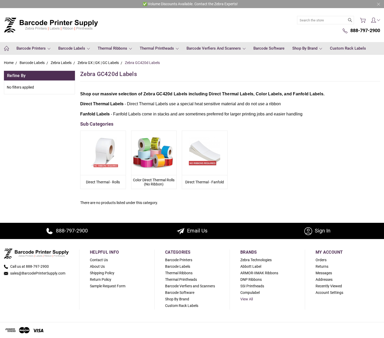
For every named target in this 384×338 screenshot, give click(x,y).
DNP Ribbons (251, 279)
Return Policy (100, 279)
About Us (97, 266)
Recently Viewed (329, 286)
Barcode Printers (31, 48)
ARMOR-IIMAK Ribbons (259, 273)
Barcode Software (268, 48)
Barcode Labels (72, 48)
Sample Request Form (107, 286)
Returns (322, 266)
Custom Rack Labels (348, 48)
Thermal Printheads (157, 48)
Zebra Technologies (256, 260)
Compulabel (250, 292)
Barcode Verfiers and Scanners (214, 48)
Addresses (324, 279)
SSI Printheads (252, 286)
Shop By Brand (305, 48)
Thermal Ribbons (113, 48)
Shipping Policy (102, 273)
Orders (321, 260)
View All (246, 299)
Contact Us (99, 260)
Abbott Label (250, 266)
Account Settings (329, 292)
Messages (324, 273)
